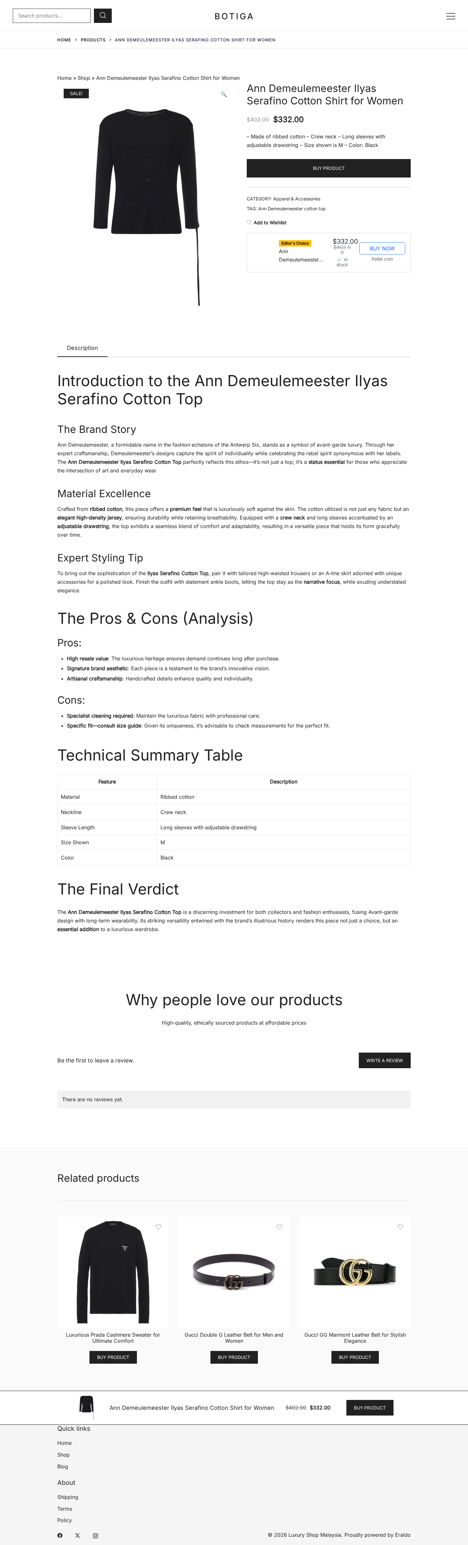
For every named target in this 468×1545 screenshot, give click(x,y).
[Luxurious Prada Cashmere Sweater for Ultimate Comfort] (113, 1272)
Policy (64, 1520)
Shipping (67, 1497)
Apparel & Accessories (296, 198)
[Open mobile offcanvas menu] (450, 15)
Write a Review (384, 1060)
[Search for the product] (103, 16)
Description (82, 347)
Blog (62, 1466)
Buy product (329, 168)
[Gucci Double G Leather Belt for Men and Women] (234, 1272)
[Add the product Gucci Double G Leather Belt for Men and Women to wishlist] (279, 1227)
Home (64, 78)
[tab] (82, 348)
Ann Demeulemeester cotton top (292, 208)
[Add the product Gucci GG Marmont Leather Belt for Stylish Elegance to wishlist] (400, 1227)
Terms (64, 1509)
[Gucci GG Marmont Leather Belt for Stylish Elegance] (355, 1272)
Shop (84, 78)
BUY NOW (382, 248)
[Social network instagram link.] (95, 1535)
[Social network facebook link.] (59, 1535)
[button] (224, 94)
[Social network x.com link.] (77, 1535)
